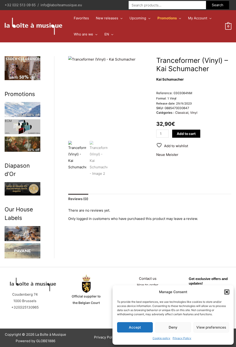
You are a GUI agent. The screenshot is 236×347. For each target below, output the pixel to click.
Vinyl (193, 112)
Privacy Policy (182, 338)
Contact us (147, 278)
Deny (173, 327)
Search (217, 5)
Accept (135, 327)
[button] (226, 292)
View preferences (211, 327)
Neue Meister (167, 154)
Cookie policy (161, 338)
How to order (147, 285)
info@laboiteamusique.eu (61, 5)
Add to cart (186, 133)
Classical (181, 112)
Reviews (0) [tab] (78, 199)
